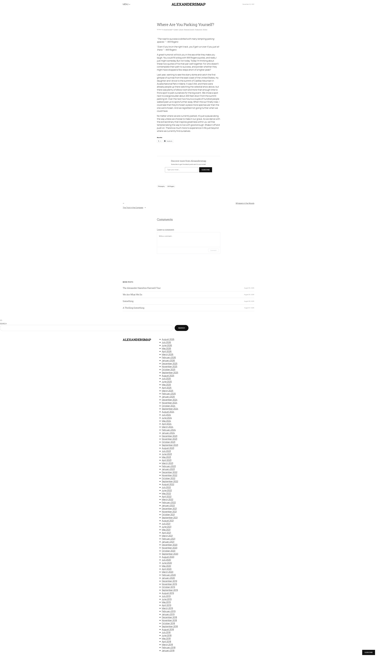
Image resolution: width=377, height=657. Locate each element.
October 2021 (168, 514)
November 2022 (169, 475)
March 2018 (167, 644)
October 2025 (168, 369)
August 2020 (168, 556)
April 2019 (166, 605)
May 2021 (166, 529)
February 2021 (168, 538)
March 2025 (167, 390)
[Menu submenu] (129, 4)
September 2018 (170, 626)
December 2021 (169, 508)
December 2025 (169, 363)
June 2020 (167, 562)
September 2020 (170, 553)
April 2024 (167, 423)
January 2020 (168, 578)
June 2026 (167, 345)
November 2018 (169, 620)
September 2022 (170, 481)
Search (3, 323)
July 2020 (166, 559)
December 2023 (169, 436)
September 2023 (170, 445)
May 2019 (166, 602)
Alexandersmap (189, 4)
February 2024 (169, 429)
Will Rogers (170, 186)
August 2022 (168, 484)
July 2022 (166, 487)
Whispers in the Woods (245, 203)
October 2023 (168, 442)
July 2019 (166, 596)
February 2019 (169, 611)
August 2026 (168, 339)
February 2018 (168, 647)
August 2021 (168, 520)
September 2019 (170, 590)
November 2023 (169, 439)
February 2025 (169, 393)
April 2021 (166, 532)
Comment (213, 250)
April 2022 (166, 496)
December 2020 (169, 544)
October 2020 (168, 550)
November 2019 (169, 584)
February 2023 (169, 466)
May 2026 (166, 348)
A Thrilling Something (133, 308)
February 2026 (169, 357)
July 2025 (166, 378)
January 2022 (168, 505)
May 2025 (166, 384)
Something (128, 301)
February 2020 (169, 575)
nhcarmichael (167, 29)
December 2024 (169, 399)
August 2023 (168, 448)
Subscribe (206, 170)
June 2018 (167, 635)
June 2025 (167, 381)
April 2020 (167, 569)
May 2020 (166, 565)
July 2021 (166, 523)
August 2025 (168, 375)
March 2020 (167, 571)
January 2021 (168, 541)
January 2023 (168, 469)
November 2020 (169, 547)
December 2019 (169, 581)
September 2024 (170, 408)
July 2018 (166, 632)
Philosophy (161, 186)
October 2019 (168, 587)
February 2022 (169, 502)
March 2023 (167, 463)
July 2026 (166, 342)
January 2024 (168, 433)
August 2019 (168, 593)
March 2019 (167, 608)
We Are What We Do (132, 294)
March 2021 (167, 535)
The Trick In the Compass (133, 207)
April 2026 (167, 351)
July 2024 (166, 414)
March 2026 (167, 354)
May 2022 (166, 493)
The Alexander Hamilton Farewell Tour (142, 288)
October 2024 (168, 405)
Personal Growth (189, 29)
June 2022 (167, 490)
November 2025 (169, 366)
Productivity (198, 29)
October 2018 (168, 623)
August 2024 (168, 411)
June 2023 (167, 454)
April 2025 (167, 387)
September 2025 (170, 372)
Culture (181, 29)
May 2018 (166, 638)
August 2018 (168, 629)
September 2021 (170, 517)
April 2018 (166, 641)
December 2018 (169, 617)
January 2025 (168, 396)
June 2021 (166, 526)
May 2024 (166, 420)
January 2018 (168, 650)
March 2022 (167, 499)
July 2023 (166, 451)
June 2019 (167, 599)
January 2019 (168, 614)
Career (176, 29)
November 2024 (169, 402)
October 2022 (168, 478)
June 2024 (167, 417)
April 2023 (166, 460)
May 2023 (166, 457)
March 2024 (167, 426)
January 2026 (168, 360)
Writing (205, 29)
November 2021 (169, 511)
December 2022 (169, 472)
